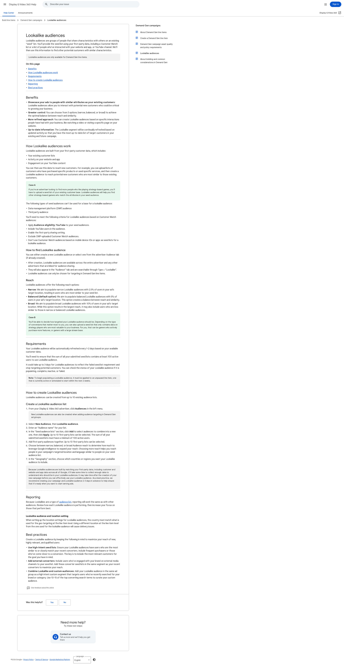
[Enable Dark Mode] (94, 659)
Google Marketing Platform (60, 660)
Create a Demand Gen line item (154, 38)
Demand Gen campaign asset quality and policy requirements (156, 46)
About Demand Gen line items (153, 32)
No (65, 602)
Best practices (35, 87)
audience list (65, 502)
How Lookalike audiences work (43, 72)
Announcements (25, 13)
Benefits (32, 69)
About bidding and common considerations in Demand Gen (153, 61)
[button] (5, 4)
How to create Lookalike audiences (45, 80)
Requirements (35, 76)
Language (80, 656)
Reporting (33, 84)
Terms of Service (41, 660)
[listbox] (82, 659)
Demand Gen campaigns (148, 25)
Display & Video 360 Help (22, 4)
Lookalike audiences (149, 53)
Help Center (9, 13)
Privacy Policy (28, 660)
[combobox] (94, 4)
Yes (51, 602)
